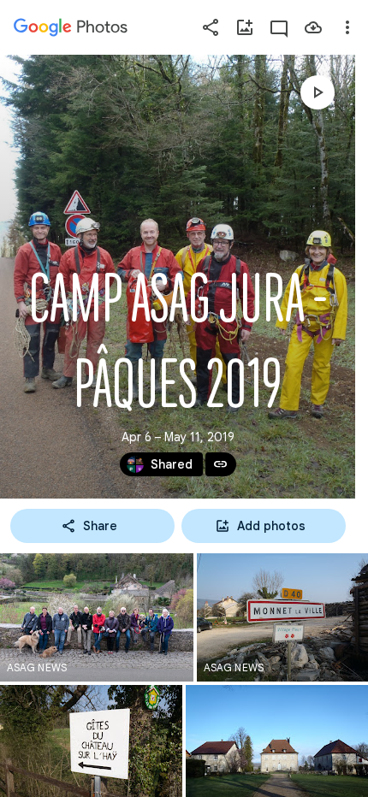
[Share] (210, 27)
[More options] (347, 27)
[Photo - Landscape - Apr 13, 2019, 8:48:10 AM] (282, 617)
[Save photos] (313, 27)
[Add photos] (245, 27)
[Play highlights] (317, 92)
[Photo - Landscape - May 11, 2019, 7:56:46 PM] (96, 617)
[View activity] (279, 27)
